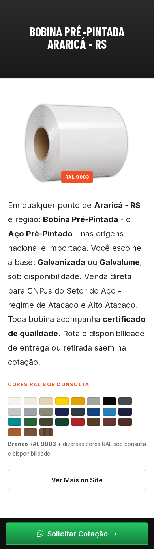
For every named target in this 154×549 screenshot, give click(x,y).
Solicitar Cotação (77, 534)
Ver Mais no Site (77, 480)
